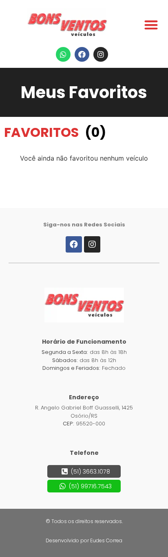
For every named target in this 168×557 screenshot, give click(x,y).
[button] (151, 25)
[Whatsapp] (63, 54)
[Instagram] (100, 54)
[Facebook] (82, 54)
